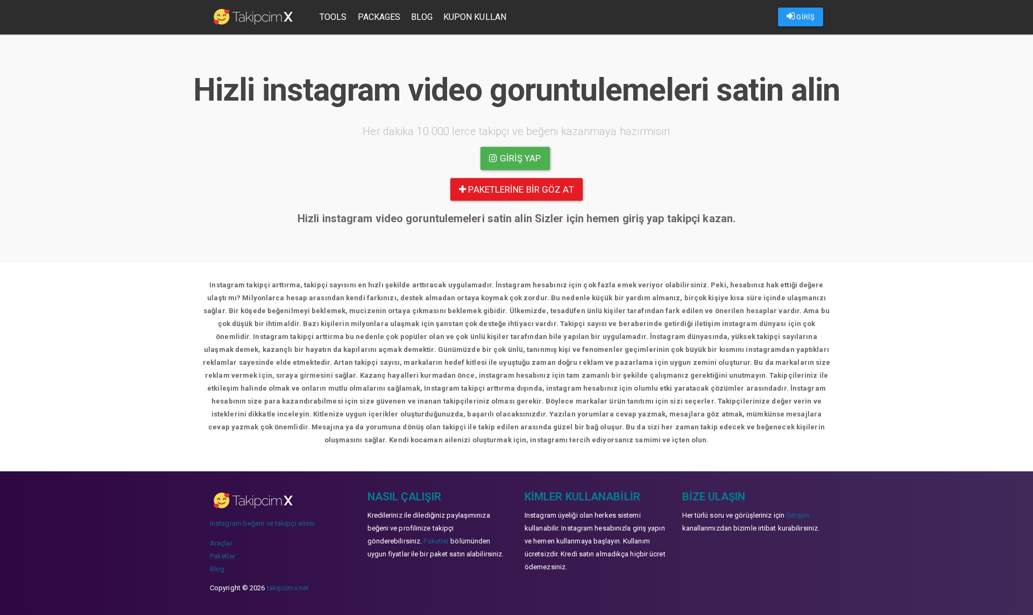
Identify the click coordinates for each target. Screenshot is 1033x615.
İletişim (797, 515)
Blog (421, 17)
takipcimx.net (288, 588)
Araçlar (221, 543)
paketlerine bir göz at (520, 189)
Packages (379, 17)
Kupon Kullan (474, 17)
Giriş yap (519, 158)
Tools (333, 17)
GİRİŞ (805, 17)
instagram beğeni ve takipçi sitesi (262, 523)
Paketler (222, 556)
